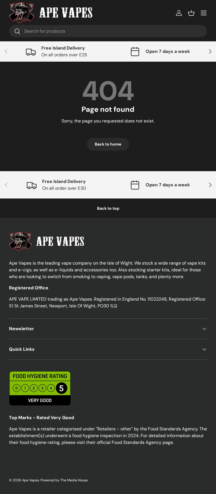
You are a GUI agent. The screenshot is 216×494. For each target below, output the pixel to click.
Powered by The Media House (64, 480)
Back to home (108, 144)
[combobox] (108, 31)
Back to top (108, 208)
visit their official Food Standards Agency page (124, 442)
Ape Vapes (30, 480)
